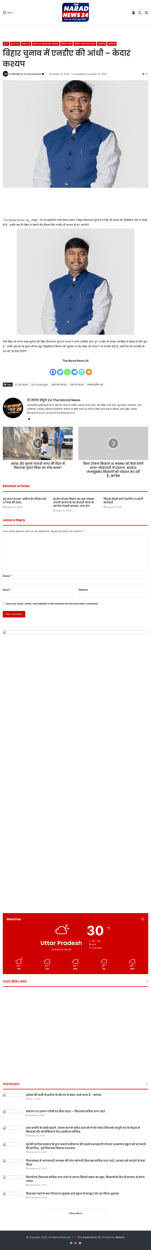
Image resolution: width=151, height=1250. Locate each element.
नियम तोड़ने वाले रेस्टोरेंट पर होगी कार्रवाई (123, 500)
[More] (89, 369)
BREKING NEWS (59, 384)
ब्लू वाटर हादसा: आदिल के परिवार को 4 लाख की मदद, (24, 500)
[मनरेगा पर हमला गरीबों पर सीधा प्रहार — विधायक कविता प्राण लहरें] (13, 1116)
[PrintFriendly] (81, 369)
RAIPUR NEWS (77, 384)
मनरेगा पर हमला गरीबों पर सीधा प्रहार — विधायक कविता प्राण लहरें (65, 1111)
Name (7, 575)
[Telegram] (74, 369)
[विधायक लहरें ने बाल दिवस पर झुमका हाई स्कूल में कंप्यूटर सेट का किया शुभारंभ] (13, 1199)
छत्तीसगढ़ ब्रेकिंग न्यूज (95, 384)
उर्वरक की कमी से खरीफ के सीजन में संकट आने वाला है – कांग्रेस (63, 1095)
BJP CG (15, 43)
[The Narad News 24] (75, 12)
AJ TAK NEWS (21, 384)
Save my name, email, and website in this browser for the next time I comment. (52, 603)
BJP (6, 43)
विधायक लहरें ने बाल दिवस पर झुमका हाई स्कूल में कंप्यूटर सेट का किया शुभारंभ (72, 1193)
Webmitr (120, 1237)
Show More (75, 1213)
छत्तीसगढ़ (111, 43)
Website (83, 589)
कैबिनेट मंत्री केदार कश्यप (85, 43)
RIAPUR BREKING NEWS (45, 43)
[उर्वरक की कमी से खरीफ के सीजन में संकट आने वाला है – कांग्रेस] (13, 1100)
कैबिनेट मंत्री (66, 43)
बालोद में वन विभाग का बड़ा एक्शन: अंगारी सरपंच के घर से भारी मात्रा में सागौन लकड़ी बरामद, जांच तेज (74, 502)
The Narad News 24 (89, 1237)
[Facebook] (53, 369)
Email (7, 589)
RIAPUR (26, 43)
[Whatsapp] (67, 369)
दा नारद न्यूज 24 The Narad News (25, 74)
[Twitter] (60, 369)
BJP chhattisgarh (39, 384)
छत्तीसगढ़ (101, 43)
